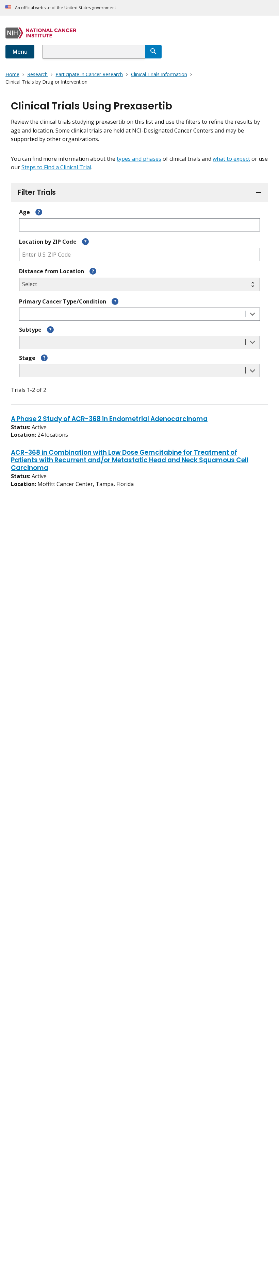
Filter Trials (37, 192)
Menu (20, 51)
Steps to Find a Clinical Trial (56, 167)
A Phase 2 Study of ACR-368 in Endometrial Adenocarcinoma (109, 419)
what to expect (231, 158)
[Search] (153, 51)
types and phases (139, 158)
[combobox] (94, 51)
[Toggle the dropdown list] (252, 314)
